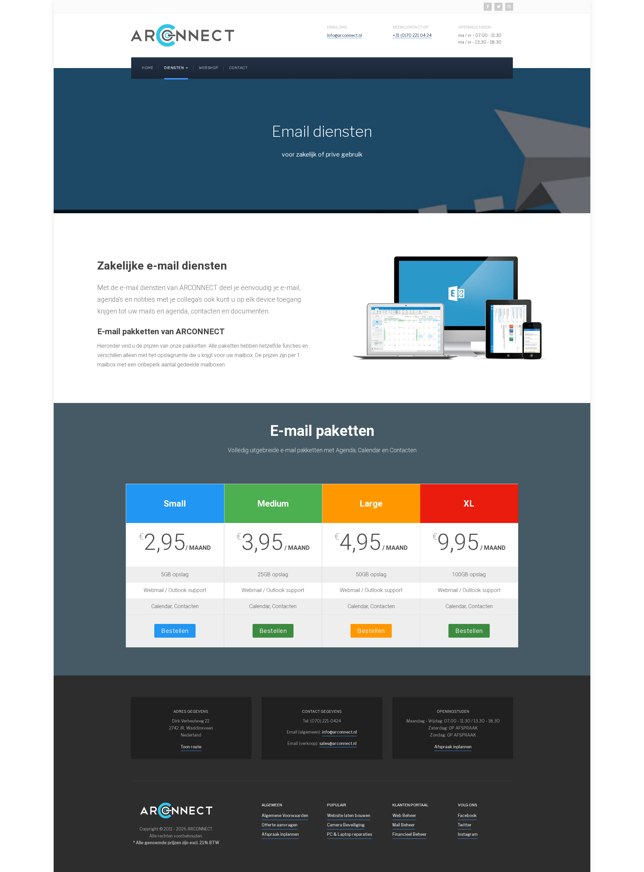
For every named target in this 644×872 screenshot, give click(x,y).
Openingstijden (474, 27)
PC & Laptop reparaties (349, 834)
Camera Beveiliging (346, 824)
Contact (238, 68)
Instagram (468, 834)
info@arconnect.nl (344, 35)
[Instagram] (509, 7)
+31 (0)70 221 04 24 (412, 35)
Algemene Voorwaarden (285, 815)
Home (147, 68)
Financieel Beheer (409, 834)
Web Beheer (404, 815)
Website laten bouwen (348, 815)
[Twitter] (498, 7)
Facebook (467, 815)
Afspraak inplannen (453, 746)
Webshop (208, 68)
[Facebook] (488, 7)
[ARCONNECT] (182, 35)
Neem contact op (411, 27)
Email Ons (337, 27)
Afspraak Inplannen (280, 834)
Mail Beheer (403, 824)
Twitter (465, 824)
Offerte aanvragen (280, 824)
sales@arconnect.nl (338, 743)
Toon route (191, 746)
